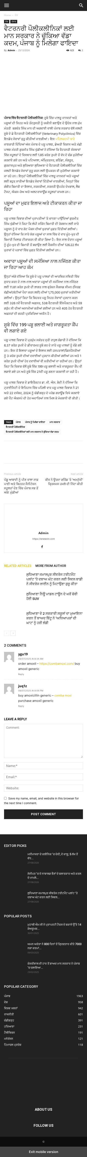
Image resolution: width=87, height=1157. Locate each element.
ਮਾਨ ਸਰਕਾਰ (55, 422)
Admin (11, 50)
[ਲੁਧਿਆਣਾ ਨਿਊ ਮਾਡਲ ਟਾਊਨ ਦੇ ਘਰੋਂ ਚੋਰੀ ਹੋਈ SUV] (14, 599)
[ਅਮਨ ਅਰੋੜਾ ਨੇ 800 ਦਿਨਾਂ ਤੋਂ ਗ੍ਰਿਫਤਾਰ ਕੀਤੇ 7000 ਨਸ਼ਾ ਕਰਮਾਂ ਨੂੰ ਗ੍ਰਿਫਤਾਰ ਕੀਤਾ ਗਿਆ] (14, 949)
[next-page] (13, 633)
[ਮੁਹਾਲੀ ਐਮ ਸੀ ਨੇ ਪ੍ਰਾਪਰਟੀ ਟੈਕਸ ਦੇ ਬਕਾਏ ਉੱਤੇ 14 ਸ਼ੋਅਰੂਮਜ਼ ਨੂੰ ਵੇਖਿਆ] (14, 930)
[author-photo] (43, 527)
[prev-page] (6, 633)
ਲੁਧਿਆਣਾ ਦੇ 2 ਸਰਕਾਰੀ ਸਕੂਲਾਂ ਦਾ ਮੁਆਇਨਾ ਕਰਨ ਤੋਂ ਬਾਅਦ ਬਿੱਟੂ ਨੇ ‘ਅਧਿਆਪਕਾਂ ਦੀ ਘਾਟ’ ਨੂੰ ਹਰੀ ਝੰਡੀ (54, 618)
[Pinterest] (27, 59)
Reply (21, 674)
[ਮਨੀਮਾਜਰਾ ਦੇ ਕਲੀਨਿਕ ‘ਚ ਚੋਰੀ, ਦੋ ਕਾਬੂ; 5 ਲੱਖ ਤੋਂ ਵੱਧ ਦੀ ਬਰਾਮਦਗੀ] (14, 859)
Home (7, 15)
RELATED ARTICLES (17, 566)
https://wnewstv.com (43, 538)
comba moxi (63, 695)
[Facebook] (8, 59)
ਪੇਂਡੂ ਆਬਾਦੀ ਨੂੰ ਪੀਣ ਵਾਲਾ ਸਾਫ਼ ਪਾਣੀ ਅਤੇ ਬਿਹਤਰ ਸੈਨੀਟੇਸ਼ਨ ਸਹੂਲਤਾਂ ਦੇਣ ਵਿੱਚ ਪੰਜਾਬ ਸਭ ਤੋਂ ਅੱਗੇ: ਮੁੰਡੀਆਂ (21, 486)
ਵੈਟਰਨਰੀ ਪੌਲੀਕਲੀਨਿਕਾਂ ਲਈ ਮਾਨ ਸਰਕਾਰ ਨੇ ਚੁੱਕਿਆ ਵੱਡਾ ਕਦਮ (32, 431)
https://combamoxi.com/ (56, 663)
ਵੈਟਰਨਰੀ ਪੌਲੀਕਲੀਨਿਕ (15, 426)
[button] (6, 5)
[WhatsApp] (36, 59)
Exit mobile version (43, 1152)
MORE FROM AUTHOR (50, 566)
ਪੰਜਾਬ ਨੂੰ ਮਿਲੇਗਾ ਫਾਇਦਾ (35, 422)
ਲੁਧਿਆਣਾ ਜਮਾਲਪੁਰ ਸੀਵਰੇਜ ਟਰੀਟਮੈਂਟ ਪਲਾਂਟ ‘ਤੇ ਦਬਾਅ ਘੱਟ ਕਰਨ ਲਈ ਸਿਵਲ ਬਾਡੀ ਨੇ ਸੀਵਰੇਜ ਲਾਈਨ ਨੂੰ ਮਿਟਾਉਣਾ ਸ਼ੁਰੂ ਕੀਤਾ (54, 579)
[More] (45, 59)
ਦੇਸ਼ (16, 15)
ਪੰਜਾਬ (14, 21)
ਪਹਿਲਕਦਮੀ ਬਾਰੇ (65, 139)
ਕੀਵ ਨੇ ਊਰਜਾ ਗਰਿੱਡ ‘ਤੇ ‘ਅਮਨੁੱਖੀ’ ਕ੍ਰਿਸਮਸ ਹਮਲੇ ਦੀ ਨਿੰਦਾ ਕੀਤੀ (64, 482)
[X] (17, 59)
